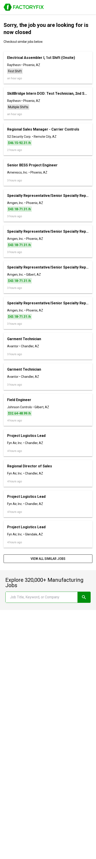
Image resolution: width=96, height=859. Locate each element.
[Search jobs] (84, 597)
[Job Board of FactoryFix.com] (24, 7)
